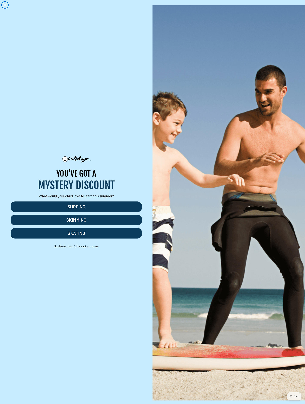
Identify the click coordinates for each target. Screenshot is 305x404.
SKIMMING (76, 219)
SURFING (76, 206)
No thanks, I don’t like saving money (76, 246)
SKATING (76, 233)
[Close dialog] (4, 4)
